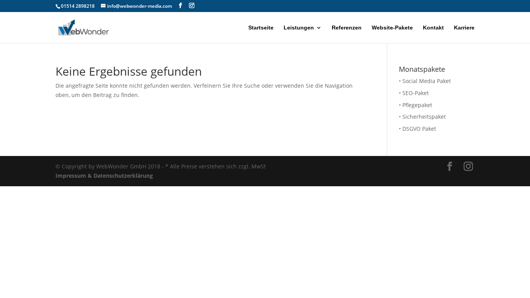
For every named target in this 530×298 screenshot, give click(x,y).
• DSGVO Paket (417, 128)
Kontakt (433, 28)
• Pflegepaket (415, 105)
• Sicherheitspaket (422, 116)
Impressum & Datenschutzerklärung (104, 175)
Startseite (261, 28)
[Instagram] (191, 6)
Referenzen (347, 28)
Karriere (464, 28)
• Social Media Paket (425, 81)
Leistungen (299, 28)
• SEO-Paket (414, 93)
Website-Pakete (392, 28)
